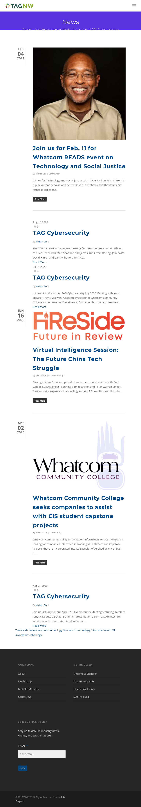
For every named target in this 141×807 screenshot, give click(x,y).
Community (54, 173)
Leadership (25, 681)
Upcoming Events (84, 689)
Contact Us (24, 696)
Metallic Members (29, 689)
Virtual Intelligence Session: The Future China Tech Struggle (76, 359)
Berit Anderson (43, 375)
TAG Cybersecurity (61, 232)
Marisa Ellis (41, 173)
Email (23, 746)
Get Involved (81, 696)
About (22, 673)
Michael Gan (42, 241)
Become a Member (85, 673)
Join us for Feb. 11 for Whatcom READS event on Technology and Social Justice (79, 157)
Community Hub (84, 681)
